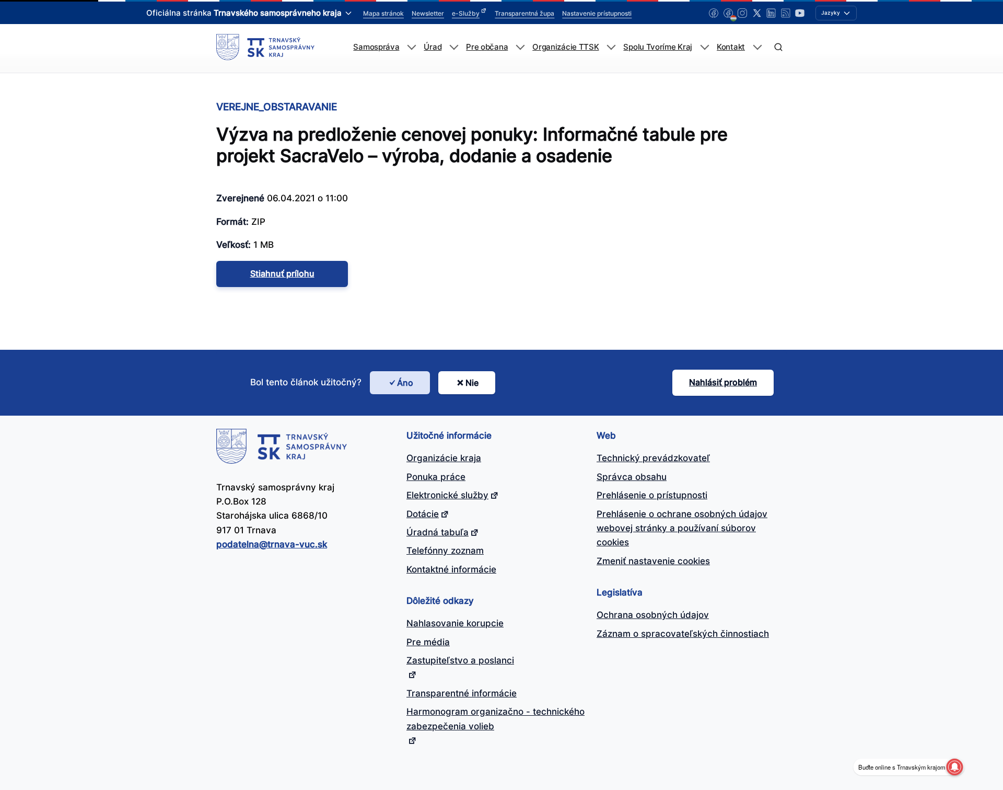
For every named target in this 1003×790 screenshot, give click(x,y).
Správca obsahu (632, 477)
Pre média (428, 642)
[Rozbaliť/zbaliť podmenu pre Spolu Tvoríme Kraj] (704, 47)
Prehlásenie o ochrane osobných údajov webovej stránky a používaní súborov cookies (682, 528)
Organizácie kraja (443, 458)
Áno (405, 382)
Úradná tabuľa (437, 532)
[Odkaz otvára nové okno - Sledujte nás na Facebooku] (713, 13)
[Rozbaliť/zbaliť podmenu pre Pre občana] (520, 47)
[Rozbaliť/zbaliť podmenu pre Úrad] (454, 47)
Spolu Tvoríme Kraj (657, 47)
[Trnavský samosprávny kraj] (265, 47)
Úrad (432, 47)
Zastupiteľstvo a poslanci (460, 660)
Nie (472, 382)
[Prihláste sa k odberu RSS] (785, 13)
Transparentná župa (524, 13)
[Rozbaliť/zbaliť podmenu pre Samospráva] (411, 47)
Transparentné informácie (461, 693)
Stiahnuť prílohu (282, 273)
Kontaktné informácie (451, 569)
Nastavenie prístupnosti (597, 13)
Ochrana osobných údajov (653, 615)
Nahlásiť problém (723, 382)
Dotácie (422, 514)
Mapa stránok (383, 13)
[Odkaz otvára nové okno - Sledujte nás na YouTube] (800, 13)
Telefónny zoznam (445, 550)
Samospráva (376, 47)
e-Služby (466, 13)
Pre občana (487, 47)
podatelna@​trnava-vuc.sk (271, 544)
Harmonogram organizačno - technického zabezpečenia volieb (495, 718)
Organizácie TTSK (565, 47)
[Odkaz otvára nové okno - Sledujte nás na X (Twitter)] (757, 13)
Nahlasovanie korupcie (455, 623)
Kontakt (731, 47)
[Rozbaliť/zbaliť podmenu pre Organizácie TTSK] (611, 47)
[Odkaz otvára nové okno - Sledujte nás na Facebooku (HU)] (728, 13)
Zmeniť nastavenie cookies (653, 561)
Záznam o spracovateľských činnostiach (683, 633)
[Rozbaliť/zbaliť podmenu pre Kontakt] (757, 47)
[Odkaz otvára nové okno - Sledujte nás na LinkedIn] (771, 13)
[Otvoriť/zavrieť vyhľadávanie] (778, 47)
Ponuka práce (435, 477)
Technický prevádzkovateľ (653, 458)
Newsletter (428, 13)
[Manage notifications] (954, 767)
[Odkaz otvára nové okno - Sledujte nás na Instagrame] (742, 13)
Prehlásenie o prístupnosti (652, 495)
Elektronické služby (447, 495)
